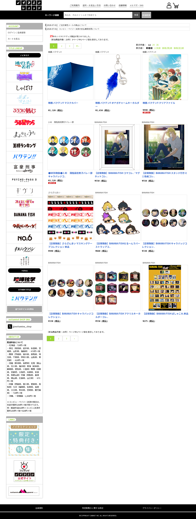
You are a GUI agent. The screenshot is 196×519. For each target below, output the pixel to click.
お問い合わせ (110, 5)
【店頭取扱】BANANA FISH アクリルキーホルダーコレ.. (117, 315)
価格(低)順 (179, 48)
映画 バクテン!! (55, 51)
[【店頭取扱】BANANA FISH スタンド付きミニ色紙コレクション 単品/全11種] (164, 147)
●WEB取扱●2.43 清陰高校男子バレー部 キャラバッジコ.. (70, 174)
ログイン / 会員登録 (16, 32)
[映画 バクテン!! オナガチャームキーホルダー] (117, 77)
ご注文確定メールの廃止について (73, 25)
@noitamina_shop (22, 326)
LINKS (12, 419)
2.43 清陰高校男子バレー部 (61, 122)
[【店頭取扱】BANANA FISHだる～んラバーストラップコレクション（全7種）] (117, 217)
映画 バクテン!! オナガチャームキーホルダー (117, 104)
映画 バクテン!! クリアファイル (159, 102)
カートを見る (14, 38)
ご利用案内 (75, 5)
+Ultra (24, 270)
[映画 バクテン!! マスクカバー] (70, 77)
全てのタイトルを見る (24, 309)
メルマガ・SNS (136, 5)
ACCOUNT (14, 26)
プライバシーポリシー (152, 508)
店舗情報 (123, 5)
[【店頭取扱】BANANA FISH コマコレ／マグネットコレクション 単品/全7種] (117, 147)
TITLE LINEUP (15, 48)
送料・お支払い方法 (92, 5)
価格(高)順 (167, 48)
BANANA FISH (101, 122)
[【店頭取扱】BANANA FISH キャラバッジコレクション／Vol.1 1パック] (70, 288)
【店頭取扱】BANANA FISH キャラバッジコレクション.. (164, 245)
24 (153, 44)
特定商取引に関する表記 (92, 508)
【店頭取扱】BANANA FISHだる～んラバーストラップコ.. (117, 245)
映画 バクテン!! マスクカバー (63, 102)
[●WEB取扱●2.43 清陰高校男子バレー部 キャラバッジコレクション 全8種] (70, 147)
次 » (77, 46)
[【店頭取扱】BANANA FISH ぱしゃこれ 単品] (165, 288)
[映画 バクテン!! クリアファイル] (165, 77)
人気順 (157, 48)
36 (157, 44)
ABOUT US (14, 336)
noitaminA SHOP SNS (19, 319)
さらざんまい (54, 192)
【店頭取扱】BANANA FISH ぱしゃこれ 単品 (165, 313)
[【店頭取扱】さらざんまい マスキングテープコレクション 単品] (70, 217)
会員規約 (39, 508)
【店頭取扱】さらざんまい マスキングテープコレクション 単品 (70, 245)
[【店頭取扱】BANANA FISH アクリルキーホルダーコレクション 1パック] (117, 288)
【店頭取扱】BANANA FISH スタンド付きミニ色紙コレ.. (164, 174)
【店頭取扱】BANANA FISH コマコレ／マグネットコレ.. (117, 174)
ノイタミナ (24, 55)
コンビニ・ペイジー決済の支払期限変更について (79, 29)
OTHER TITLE (24, 289)
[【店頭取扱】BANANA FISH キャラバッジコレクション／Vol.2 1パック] (164, 217)
